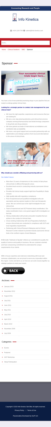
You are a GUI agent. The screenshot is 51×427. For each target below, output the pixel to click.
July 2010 (7, 315)
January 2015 (8, 286)
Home (4, 49)
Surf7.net (35, 416)
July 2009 (7, 333)
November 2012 (9, 291)
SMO (23, 49)
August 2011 (8, 296)
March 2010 (8, 324)
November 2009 (9, 329)
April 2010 (7, 319)
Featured (7, 352)
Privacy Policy (19, 410)
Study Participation (10, 362)
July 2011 (7, 300)
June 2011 (7, 305)
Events (6, 348)
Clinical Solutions (14, 49)
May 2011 (7, 310)
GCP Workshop (9, 357)
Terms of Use (31, 410)
